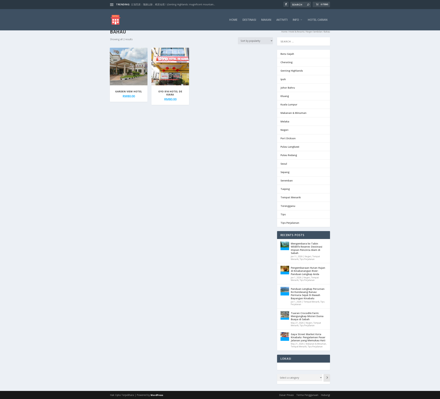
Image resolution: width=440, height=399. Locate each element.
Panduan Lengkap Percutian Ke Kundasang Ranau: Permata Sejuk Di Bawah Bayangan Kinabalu (307, 293)
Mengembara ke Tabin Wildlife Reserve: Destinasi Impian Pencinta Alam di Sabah (306, 248)
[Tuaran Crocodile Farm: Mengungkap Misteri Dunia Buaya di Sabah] (284, 315)
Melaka (284, 121)
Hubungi (325, 395)
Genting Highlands (291, 70)
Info (296, 20)
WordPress (157, 395)
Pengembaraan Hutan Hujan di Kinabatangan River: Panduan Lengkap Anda (308, 271)
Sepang (284, 172)
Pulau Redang (288, 155)
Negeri (284, 130)
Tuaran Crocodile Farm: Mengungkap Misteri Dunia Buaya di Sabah (307, 316)
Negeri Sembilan (314, 31)
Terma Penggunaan (307, 395)
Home (233, 20)
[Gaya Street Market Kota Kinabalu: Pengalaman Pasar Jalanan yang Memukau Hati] (284, 336)
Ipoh (283, 79)
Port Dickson (288, 138)
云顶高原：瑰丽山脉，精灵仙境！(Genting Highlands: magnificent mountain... (173, 4)
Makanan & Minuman (293, 113)
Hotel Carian (317, 20)
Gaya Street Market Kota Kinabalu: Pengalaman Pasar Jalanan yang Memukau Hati (308, 337)
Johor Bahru (287, 87)
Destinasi (249, 20)
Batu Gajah (287, 53)
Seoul (283, 163)
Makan (266, 20)
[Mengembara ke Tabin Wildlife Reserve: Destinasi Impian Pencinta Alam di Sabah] (284, 246)
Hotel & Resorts (296, 31)
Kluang (284, 96)
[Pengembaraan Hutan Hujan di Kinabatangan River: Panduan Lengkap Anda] (284, 270)
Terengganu (287, 206)
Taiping (285, 189)
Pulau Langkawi (289, 146)
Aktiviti (282, 20)
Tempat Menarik (290, 197)
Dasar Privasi (286, 395)
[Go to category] (326, 378)
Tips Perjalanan (289, 222)
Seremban (286, 180)
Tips (283, 214)
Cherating (286, 62)
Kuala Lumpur (288, 104)
